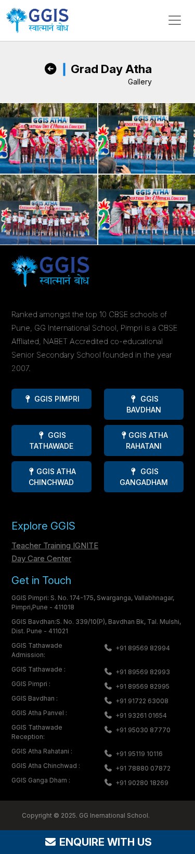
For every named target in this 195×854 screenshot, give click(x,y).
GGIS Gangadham (144, 477)
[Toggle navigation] (175, 20)
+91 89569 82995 (142, 686)
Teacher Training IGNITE (54, 545)
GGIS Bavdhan (143, 404)
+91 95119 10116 (139, 754)
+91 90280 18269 (141, 783)
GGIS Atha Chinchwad (52, 477)
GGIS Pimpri (56, 398)
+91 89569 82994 (142, 648)
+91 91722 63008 (141, 701)
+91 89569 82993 (142, 672)
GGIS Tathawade (51, 440)
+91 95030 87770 (143, 730)
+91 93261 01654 (141, 715)
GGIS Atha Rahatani (147, 440)
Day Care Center (41, 558)
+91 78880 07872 (143, 768)
